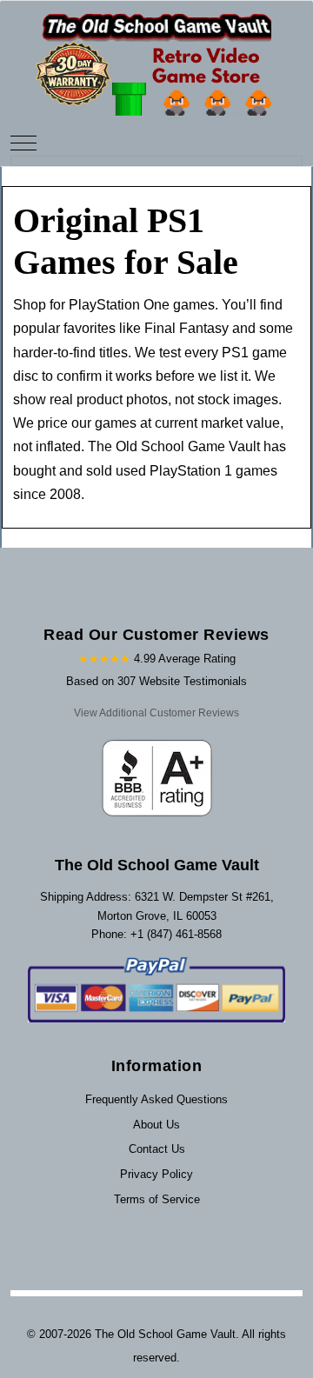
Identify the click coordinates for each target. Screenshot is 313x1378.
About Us (156, 1124)
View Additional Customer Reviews (156, 713)
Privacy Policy (156, 1174)
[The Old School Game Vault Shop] (156, 57)
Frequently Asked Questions (156, 1099)
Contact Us (157, 1148)
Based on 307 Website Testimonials (156, 681)
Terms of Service (157, 1199)
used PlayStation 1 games (196, 470)
